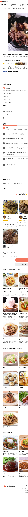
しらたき (5, 407)
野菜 (4, 367)
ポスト (11, 71)
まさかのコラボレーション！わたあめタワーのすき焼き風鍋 (10, 314)
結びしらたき (6, 99)
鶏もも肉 (5, 451)
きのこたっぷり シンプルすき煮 (10, 338)
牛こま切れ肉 (6, 93)
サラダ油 (5, 114)
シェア (6, 71)
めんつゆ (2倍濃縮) (8, 111)
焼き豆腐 (5, 96)
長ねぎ (4, 105)
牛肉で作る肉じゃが (7, 288)
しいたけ (5, 387)
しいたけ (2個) (7, 102)
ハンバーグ (6, 473)
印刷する (15, 71)
